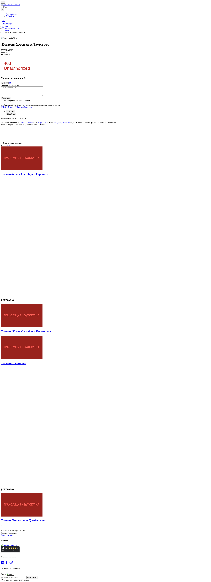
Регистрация (13, 14)
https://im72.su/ (27, 122)
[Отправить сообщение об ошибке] (10, 83)
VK (2, 107)
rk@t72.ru (42, 122)
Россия (5, 26)
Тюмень (5, 30)
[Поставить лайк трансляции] (3, 83)
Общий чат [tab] (11, 114)
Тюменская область (10, 28)
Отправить (6, 98)
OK (6, 107)
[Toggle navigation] (3, 2)
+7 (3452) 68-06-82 (62, 122)
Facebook (28, 107)
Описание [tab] (10, 111)
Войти (11, 16)
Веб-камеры (7, 24)
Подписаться (32, 577)
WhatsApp (20, 107)
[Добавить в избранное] (7, 83)
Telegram (12, 107)
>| (9, 145)
